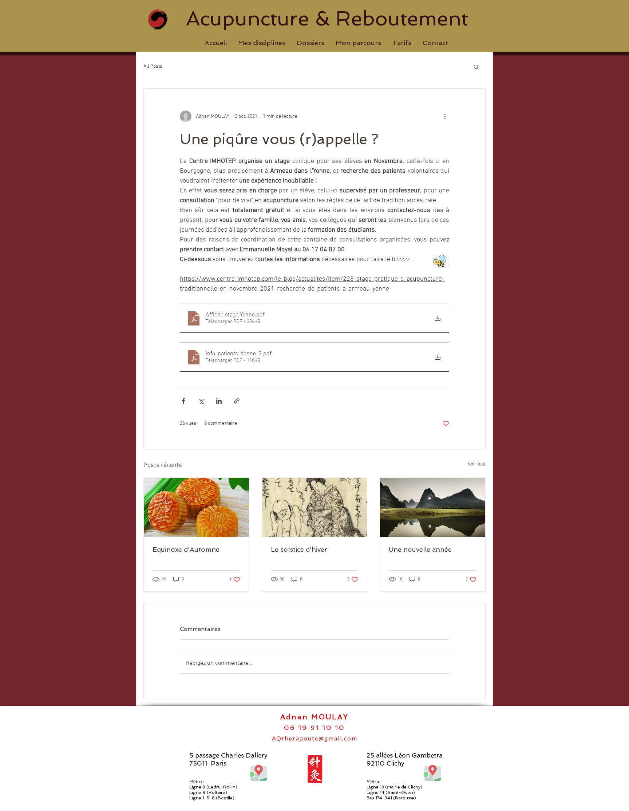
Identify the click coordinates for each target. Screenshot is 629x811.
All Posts (152, 66)
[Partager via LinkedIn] (218, 400)
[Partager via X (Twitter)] (201, 400)
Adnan (295, 717)
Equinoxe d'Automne (186, 549)
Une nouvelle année (420, 549)
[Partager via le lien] (236, 400)
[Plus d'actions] (444, 116)
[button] (261, 43)
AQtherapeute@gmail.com (314, 738)
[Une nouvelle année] (432, 507)
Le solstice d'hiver (299, 549)
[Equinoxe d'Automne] (196, 507)
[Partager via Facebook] (183, 400)
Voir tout (477, 464)
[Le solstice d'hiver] (314, 507)
